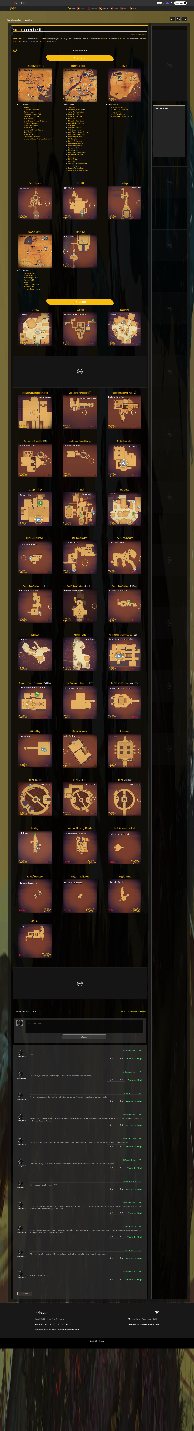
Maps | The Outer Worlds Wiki (27, 29)
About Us (54, 1319)
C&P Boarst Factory (75, 130)
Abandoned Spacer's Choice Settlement (38, 139)
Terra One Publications (76, 112)
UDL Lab (71, 161)
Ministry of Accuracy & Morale (80, 828)
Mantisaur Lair (73, 150)
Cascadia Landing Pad (76, 123)
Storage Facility (29, 280)
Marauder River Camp (76, 121)
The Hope (124, 183)
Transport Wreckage (31, 123)
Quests (105, 39)
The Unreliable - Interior (32, 289)
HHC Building (35, 731)
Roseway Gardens (35, 231)
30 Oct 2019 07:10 (130, 1272)
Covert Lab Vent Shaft (31, 284)
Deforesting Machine (31, 277)
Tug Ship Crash (29, 273)
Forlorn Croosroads (75, 141)
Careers (138, 1319)
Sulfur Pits (71, 118)
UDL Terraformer (119, 114)
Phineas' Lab (80, 231)
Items (120, 39)
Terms (144, 1319)
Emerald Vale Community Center (35, 121)
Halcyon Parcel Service (80, 876)
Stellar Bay (72, 107)
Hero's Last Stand (74, 114)
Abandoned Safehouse (76, 134)
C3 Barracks (72, 139)
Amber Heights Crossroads (77, 163)
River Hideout (28, 118)
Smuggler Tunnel (124, 876)
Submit (85, 1037)
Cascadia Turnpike (75, 127)
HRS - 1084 (35, 921)
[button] (160, 3)
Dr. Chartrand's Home (75, 683)
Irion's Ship (117, 112)
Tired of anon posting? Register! (133, 1011)
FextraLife (131, 1324)
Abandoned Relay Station (77, 152)
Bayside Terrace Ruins (76, 168)
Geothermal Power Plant (32, 136)
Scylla (124, 65)
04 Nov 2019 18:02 (130, 1181)
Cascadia (71, 125)
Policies (155, 1319)
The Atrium (124, 731)
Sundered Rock (73, 148)
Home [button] (72, 8)
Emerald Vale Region (35, 65)
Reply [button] (140, 1059)
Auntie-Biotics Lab (30, 275)
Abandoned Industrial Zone (33, 130)
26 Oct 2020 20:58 (130, 1051)
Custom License (73, 1329)
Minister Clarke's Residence (120, 634)
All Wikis (42, 1319)
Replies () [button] (132, 1059)
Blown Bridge (73, 159)
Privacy (150, 1319)
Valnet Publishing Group (151, 1324)
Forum (49, 1319)
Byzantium (79, 309)
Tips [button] (134, 8)
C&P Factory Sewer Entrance (78, 132)
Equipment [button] (104, 8)
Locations (29, 20)
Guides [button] (124, 8)
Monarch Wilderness (79, 65)
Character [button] (93, 8)
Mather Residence (79, 731)
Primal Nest (28, 127)
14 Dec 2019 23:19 (130, 1115)
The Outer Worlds (19, 39)
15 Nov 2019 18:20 (130, 1138)
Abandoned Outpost (31, 125)
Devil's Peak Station (75, 145)
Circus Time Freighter (120, 109)
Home (37, 1319)
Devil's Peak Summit (75, 143)
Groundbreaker (35, 183)
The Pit (31, 779)
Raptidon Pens (29, 286)
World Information (14, 20)
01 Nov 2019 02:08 (130, 1226)
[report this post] (139, 1051)
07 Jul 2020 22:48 (130, 1093)
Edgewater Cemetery (31, 109)
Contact (61, 1319)
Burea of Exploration (35, 876)
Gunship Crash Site (75, 116)
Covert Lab (27, 282)
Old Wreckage (29, 112)
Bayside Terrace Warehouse (78, 170)
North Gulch (28, 132)
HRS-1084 (80, 183)
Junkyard (27, 107)
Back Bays (35, 828)
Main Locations (80, 58)
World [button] (115, 8)
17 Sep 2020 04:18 (130, 1072)
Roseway (35, 309)
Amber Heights (73, 166)
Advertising (131, 1319)
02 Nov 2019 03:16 (130, 1202)
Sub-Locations (80, 301)
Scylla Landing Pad (119, 107)
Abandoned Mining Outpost (122, 116)
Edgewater (124, 309)
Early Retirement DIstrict (124, 828)
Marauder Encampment (32, 116)
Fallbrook (71, 157)
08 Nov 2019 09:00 (130, 1160)
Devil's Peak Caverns (75, 136)
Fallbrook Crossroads (76, 154)
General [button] (82, 8)
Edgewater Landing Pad (32, 114)
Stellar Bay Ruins (74, 109)
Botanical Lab (28, 134)
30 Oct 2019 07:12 (130, 1250)
